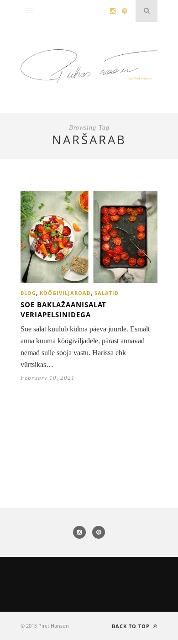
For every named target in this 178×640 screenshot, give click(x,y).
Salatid (106, 292)
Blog (28, 292)
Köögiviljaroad (65, 292)
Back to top (132, 626)
